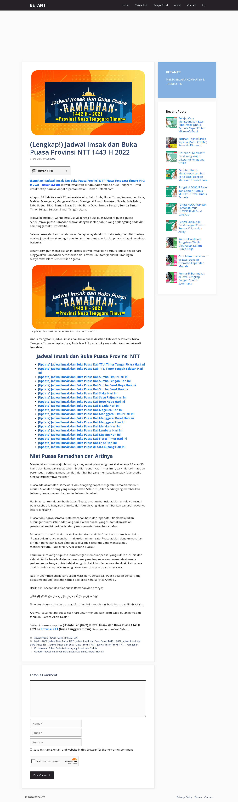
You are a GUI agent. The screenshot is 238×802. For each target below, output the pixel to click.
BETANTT (39, 5)
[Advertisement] (119, 34)
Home (125, 5)
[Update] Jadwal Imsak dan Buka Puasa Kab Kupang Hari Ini (79, 434)
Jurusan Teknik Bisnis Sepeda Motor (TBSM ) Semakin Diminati (192, 142)
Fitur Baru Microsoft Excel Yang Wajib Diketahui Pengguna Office (191, 158)
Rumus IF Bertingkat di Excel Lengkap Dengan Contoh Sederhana (191, 278)
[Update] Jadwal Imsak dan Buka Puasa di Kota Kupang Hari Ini (81, 447)
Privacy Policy (184, 797)
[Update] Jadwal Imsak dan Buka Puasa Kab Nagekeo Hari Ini (80, 410)
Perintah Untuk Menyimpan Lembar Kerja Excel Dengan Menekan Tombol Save (193, 175)
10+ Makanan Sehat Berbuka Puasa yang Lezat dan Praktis (65, 648)
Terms (198, 797)
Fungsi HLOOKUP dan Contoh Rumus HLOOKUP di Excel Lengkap (192, 209)
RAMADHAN (71, 637)
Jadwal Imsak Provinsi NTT (111, 644)
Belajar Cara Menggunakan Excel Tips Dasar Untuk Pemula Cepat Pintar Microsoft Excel (191, 124)
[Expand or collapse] (66, 170)
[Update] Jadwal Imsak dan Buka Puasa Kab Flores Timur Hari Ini (82, 439)
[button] (203, 5)
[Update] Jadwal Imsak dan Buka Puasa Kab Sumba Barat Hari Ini (83, 389)
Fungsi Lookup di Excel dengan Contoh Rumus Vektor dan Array (191, 226)
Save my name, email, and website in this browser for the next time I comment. (84, 749)
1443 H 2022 (40, 641)
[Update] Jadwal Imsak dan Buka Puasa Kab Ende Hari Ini (77, 443)
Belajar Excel (160, 5)
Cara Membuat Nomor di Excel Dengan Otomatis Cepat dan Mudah (193, 261)
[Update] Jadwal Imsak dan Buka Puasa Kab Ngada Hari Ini (78, 406)
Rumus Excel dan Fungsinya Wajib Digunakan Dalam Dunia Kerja (190, 244)
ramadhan (132, 644)
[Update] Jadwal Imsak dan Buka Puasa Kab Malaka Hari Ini (79, 426)
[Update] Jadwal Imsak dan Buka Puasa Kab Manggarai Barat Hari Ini (86, 418)
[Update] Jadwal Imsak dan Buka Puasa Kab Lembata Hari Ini (80, 430)
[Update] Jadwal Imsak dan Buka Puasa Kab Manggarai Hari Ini (81, 422)
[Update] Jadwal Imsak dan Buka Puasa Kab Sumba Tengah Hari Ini (84, 381)
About (177, 5)
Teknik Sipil (141, 5)
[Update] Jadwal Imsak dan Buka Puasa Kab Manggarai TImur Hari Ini (86, 414)
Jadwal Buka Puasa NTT (61, 641)
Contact (191, 5)
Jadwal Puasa (56, 637)
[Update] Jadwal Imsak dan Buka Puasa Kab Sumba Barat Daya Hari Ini (87, 385)
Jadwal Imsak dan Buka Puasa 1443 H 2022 (98, 641)
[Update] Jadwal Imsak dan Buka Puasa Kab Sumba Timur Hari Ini (83, 377)
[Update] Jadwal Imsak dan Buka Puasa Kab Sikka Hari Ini (77, 393)
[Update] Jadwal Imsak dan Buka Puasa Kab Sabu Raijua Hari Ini (82, 397)
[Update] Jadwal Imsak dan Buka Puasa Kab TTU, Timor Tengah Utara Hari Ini (91, 364)
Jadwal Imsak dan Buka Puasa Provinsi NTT (72, 644)
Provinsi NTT (49, 629)
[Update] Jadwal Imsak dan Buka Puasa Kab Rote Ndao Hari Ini (81, 402)
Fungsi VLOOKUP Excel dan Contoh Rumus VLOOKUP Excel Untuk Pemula (193, 192)
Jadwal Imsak (41, 637)
